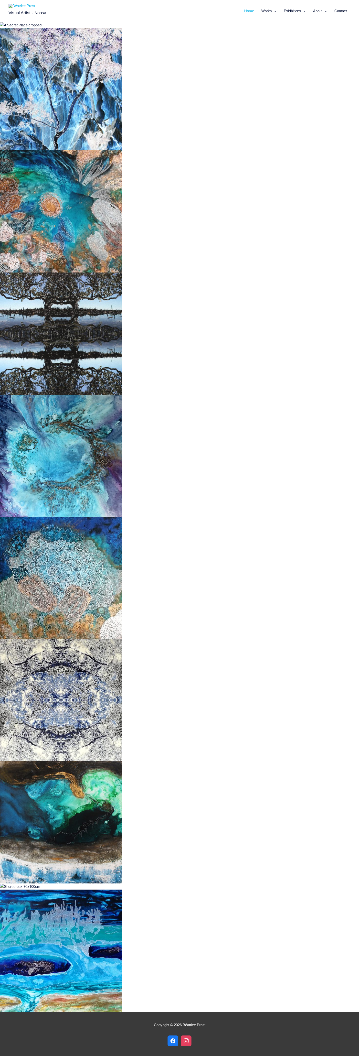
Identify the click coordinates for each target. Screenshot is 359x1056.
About (317, 11)
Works (266, 11)
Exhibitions (292, 11)
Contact (340, 11)
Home (249, 11)
